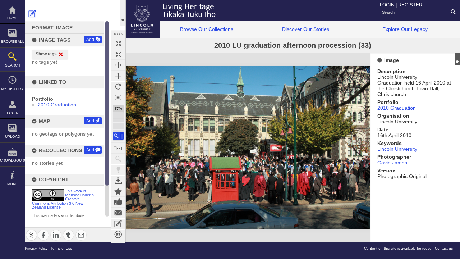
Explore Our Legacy (405, 29)
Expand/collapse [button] (457, 59)
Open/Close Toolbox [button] (122, 13)
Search (12, 65)
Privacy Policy (36, 248)
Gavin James (392, 162)
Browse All (12, 42)
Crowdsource (12, 160)
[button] (118, 136)
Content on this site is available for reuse (398, 248)
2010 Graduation (57, 105)
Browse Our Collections (206, 29)
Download (118, 180)
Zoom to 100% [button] (118, 97)
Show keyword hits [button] (118, 159)
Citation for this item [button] (118, 234)
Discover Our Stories (305, 29)
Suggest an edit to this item (32, 14)
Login (12, 113)
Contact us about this (118, 213)
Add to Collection (118, 191)
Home (12, 18)
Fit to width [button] (118, 65)
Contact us (444, 248)
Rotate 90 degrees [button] (118, 86)
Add (90, 39)
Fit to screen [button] (118, 54)
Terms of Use (61, 248)
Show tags (46, 53)
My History (12, 89)
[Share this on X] (31, 231)
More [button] (12, 184)
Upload (12, 136)
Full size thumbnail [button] (118, 43)
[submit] (453, 12)
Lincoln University (397, 149)
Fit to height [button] (118, 76)
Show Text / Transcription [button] (118, 148)
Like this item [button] (118, 202)
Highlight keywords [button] (118, 169)
